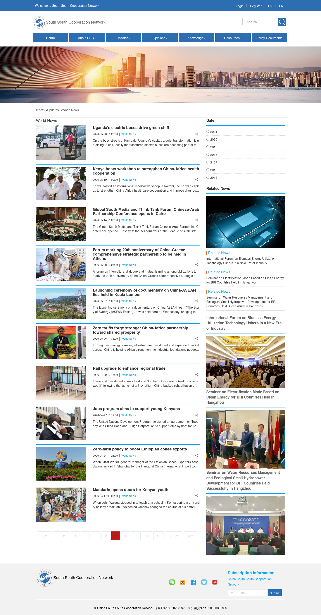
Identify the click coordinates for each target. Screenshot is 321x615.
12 (147, 536)
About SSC (86, 37)
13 (158, 536)
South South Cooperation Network (75, 22)
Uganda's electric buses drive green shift (131, 127)
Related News (219, 252)
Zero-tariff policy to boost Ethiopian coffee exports (140, 449)
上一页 (61, 536)
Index (40, 110)
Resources (232, 37)
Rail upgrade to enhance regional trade (129, 368)
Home (50, 37)
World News (70, 110)
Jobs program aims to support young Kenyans (136, 409)
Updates (122, 37)
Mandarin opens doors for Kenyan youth (130, 490)
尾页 (190, 536)
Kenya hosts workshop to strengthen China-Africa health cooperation (146, 171)
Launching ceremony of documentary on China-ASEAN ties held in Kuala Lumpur (144, 292)
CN (270, 6)
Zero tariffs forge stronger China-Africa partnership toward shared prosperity (140, 330)
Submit (275, 593)
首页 (44, 536)
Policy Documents (269, 37)
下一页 (173, 536)
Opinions (159, 37)
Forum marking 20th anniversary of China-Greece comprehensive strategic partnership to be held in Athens (139, 254)
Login (239, 6)
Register (256, 6)
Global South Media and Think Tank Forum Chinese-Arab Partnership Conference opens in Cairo (146, 211)
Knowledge (195, 37)
